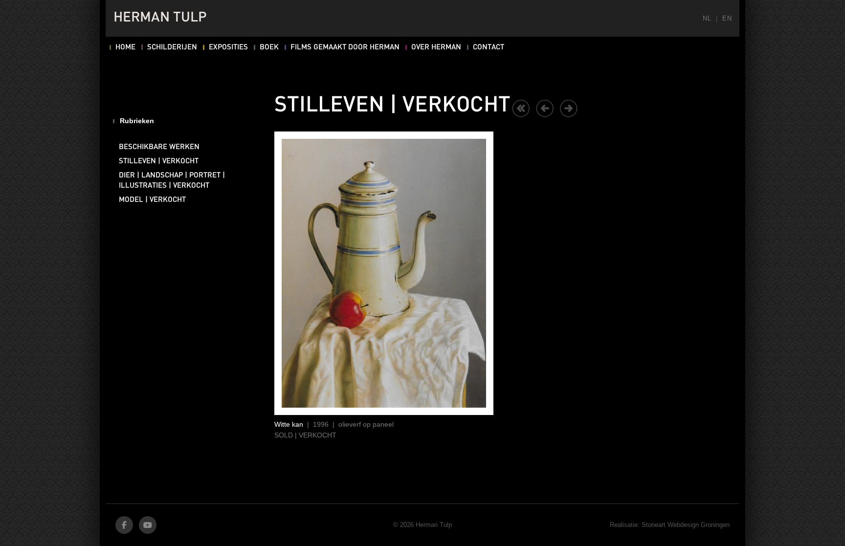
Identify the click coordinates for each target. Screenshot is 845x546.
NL (707, 18)
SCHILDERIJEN (172, 47)
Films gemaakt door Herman (345, 47)
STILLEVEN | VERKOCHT (159, 161)
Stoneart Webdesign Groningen (686, 524)
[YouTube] (147, 525)
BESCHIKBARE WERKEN (159, 147)
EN (727, 18)
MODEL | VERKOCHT (152, 200)
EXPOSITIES (228, 47)
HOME (125, 47)
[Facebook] (124, 525)
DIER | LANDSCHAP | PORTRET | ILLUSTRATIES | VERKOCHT (172, 180)
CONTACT (488, 47)
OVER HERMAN (436, 47)
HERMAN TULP (160, 18)
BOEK (269, 47)
